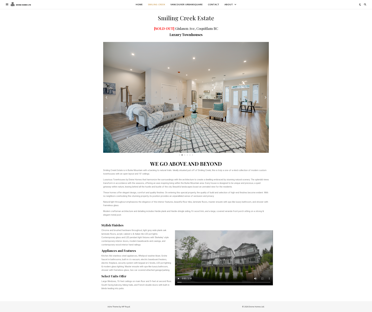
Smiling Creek (156, 4)
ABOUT (229, 4)
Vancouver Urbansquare (186, 4)
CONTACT (213, 4)
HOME (139, 4)
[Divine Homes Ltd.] (21, 4)
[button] (106, 97)
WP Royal (126, 306)
